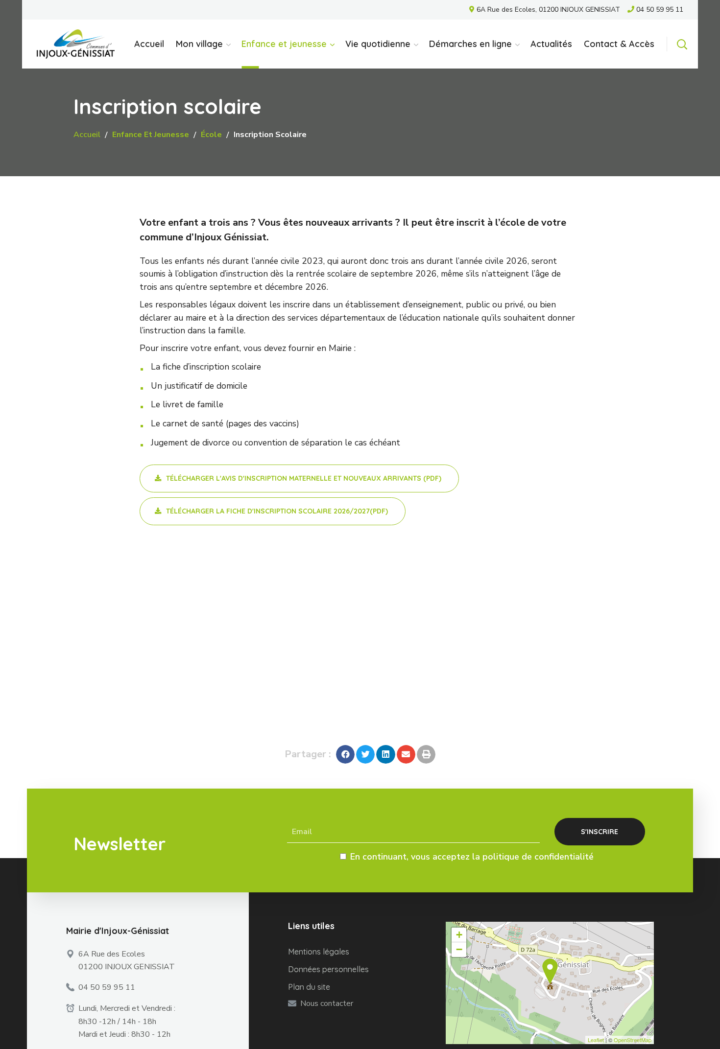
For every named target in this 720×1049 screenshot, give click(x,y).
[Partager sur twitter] (365, 754)
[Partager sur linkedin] (385, 754)
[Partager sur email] (406, 754)
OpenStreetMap (632, 1040)
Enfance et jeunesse (150, 134)
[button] (682, 44)
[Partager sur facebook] (345, 754)
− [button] (459, 949)
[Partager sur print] (426, 754)
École (211, 134)
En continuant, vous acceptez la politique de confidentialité (472, 857)
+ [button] (459, 935)
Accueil (86, 134)
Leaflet (596, 1040)
